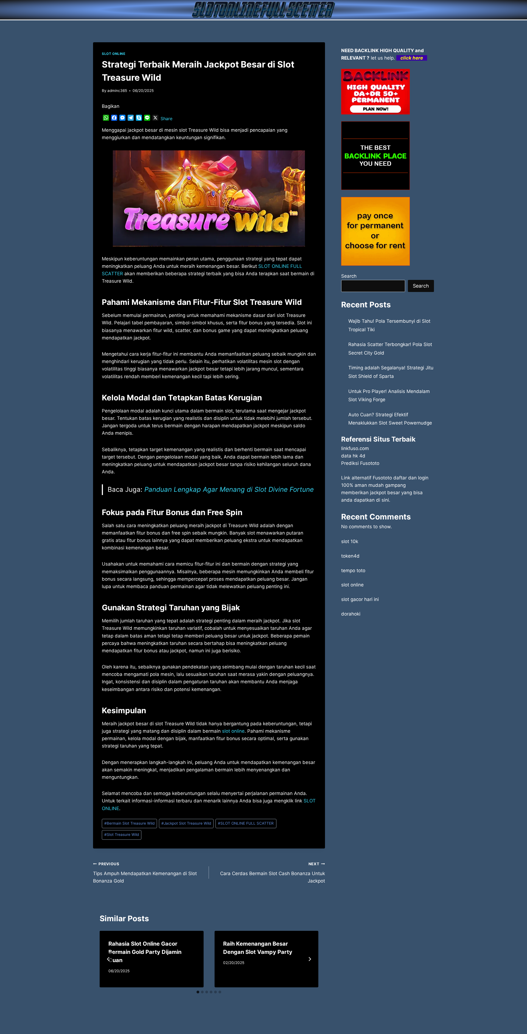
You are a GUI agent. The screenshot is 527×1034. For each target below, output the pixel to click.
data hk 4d (353, 456)
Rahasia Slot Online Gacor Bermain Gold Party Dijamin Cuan (144, 951)
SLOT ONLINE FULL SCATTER (246, 823)
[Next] (309, 959)
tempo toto (353, 570)
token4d (350, 556)
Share (166, 118)
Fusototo (382, 478)
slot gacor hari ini (360, 599)
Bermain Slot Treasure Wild (129, 823)
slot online (352, 585)
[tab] (198, 992)
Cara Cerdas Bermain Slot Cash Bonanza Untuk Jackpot (272, 873)
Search (349, 276)
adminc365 (117, 90)
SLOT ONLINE (113, 54)
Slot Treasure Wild (121, 834)
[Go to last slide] (108, 959)
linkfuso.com (355, 448)
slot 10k (349, 541)
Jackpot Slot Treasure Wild (186, 823)
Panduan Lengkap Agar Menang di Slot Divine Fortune (229, 489)
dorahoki (350, 614)
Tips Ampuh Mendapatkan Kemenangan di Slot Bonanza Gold (145, 873)
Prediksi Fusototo (360, 463)
